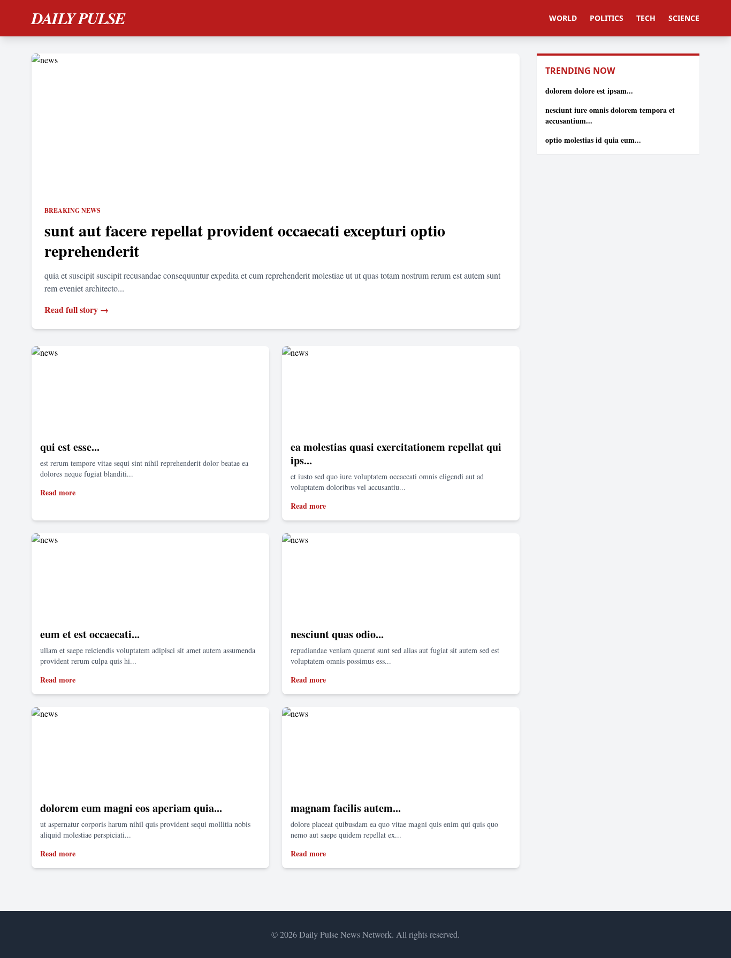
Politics (606, 18)
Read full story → (76, 309)
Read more (57, 492)
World (563, 18)
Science (683, 18)
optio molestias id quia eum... (593, 139)
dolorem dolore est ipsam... (589, 90)
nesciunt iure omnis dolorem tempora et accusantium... (610, 115)
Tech (646, 18)
